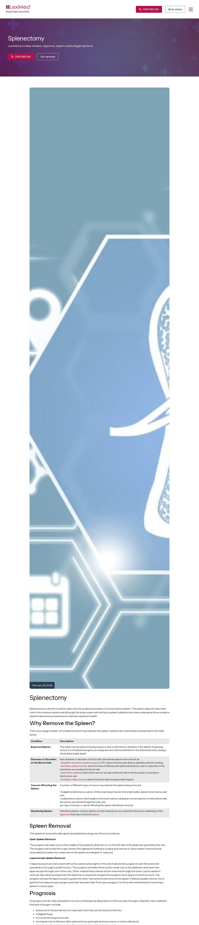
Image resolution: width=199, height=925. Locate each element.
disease (118, 811)
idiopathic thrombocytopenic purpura (80, 762)
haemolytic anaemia (71, 772)
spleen (95, 814)
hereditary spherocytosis (74, 766)
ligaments (65, 814)
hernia (39, 917)
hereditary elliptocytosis (73, 779)
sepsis (112, 921)
